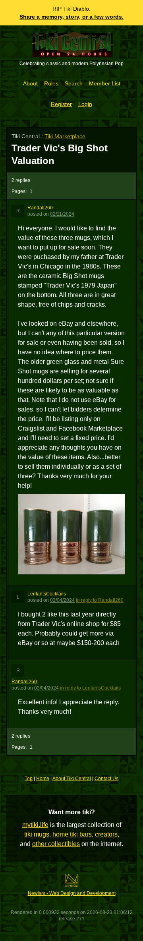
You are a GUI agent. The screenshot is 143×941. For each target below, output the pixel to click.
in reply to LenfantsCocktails (90, 688)
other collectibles (56, 844)
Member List (104, 83)
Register (61, 104)
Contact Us (106, 778)
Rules (51, 83)
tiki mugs (36, 834)
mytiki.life (35, 824)
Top (29, 778)
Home (42, 778)
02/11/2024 (62, 214)
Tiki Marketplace (64, 136)
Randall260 (40, 208)
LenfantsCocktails (46, 594)
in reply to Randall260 (100, 600)
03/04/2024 (62, 600)
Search (74, 83)
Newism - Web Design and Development (72, 893)
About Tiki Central (71, 778)
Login (85, 104)
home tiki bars (72, 834)
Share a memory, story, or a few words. (71, 17)
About (30, 83)
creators (106, 834)
